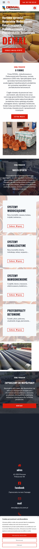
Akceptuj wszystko (19, 535)
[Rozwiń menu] (4, 2)
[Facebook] (34, 8)
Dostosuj (19, 540)
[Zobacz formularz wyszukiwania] (9, 2)
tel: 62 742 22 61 (29, 2)
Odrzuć (19, 545)
